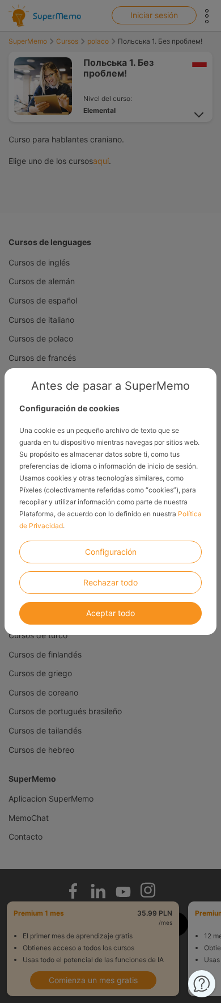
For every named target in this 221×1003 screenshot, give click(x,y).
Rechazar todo (110, 582)
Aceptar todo (110, 613)
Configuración (111, 552)
